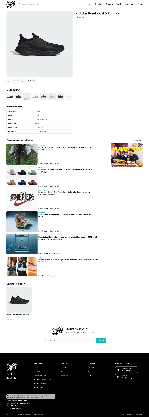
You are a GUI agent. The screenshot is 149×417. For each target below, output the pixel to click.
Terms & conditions (126, 414)
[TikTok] (11, 378)
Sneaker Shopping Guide (42, 379)
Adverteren (65, 375)
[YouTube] (7, 378)
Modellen (37, 371)
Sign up (101, 340)
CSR (89, 375)
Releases (109, 4)
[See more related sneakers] (69, 96)
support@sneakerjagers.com (19, 400)
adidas (37, 115)
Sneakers (99, 4)
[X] (15, 374)
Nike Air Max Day (40, 375)
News (126, 4)
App (133, 4)
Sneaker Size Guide (40, 383)
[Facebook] (11, 374)
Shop (140, 4)
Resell (118, 4)
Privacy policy (138, 414)
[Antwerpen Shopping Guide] (127, 155)
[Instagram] (7, 374)
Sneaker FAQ (38, 387)
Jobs (62, 371)
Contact (91, 367)
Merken (36, 367)
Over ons (64, 367)
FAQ (89, 371)
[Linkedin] (15, 378)
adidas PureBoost (41, 119)
